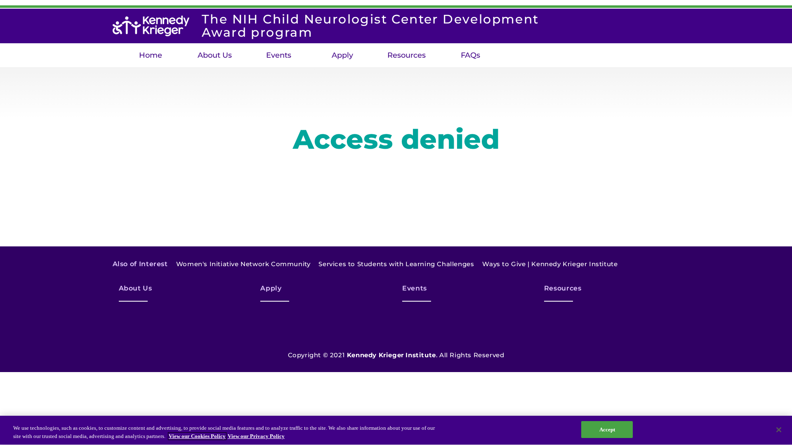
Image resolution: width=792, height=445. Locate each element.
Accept (607, 429)
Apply (342, 55)
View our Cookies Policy (197, 436)
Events (278, 55)
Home (150, 55)
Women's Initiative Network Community (243, 264)
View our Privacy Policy (256, 436)
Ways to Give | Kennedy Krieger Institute (550, 264)
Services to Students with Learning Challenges (396, 264)
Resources (406, 55)
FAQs (470, 55)
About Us (215, 55)
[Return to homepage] (151, 26)
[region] (396, 430)
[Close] (779, 430)
